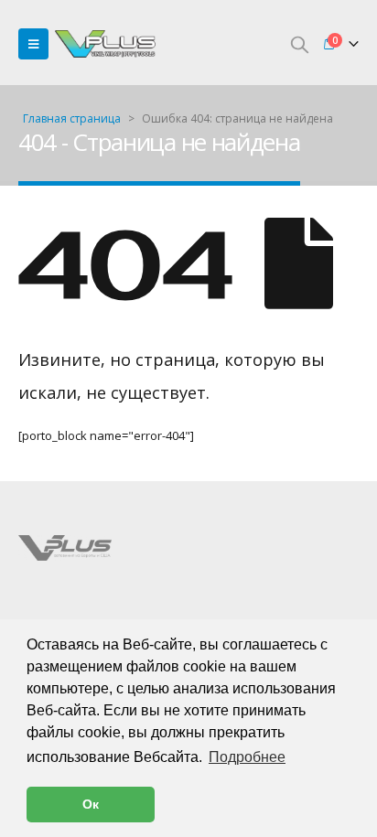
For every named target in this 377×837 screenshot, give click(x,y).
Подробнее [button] (247, 757)
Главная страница (72, 118)
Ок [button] (90, 804)
